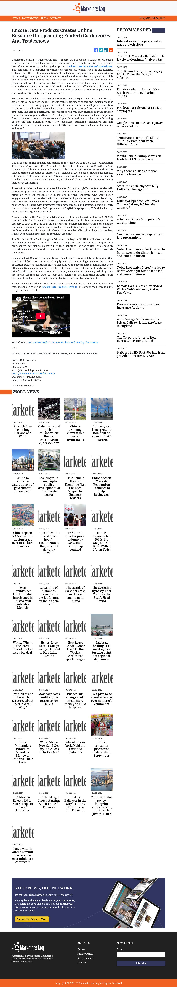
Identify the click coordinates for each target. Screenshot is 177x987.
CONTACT (55, 18)
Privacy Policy (85, 953)
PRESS (44, 18)
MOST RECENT (30, 18)
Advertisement (85, 958)
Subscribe (141, 963)
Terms (81, 949)
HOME (16, 18)
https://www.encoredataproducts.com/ (33, 373)
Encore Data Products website (59, 287)
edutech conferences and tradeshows (90, 66)
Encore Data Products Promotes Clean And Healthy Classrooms (63, 342)
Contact (81, 962)
